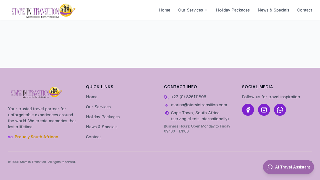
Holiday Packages (233, 10)
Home (164, 10)
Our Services (190, 10)
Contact (304, 10)
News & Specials (273, 10)
